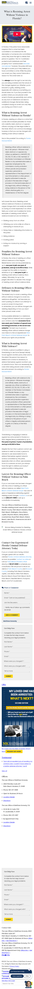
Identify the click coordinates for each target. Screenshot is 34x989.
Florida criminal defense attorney (20, 557)
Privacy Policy (14, 966)
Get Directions (12, 941)
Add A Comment (12, 615)
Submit (8, 676)
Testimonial (6, 757)
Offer (4, 684)
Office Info (25, 950)
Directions (6, 801)
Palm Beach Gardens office (17, 562)
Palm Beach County (15, 569)
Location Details (9, 797)
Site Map (5, 981)
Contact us (23, 495)
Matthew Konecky (10, 621)
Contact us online (22, 559)
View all (4, 771)
